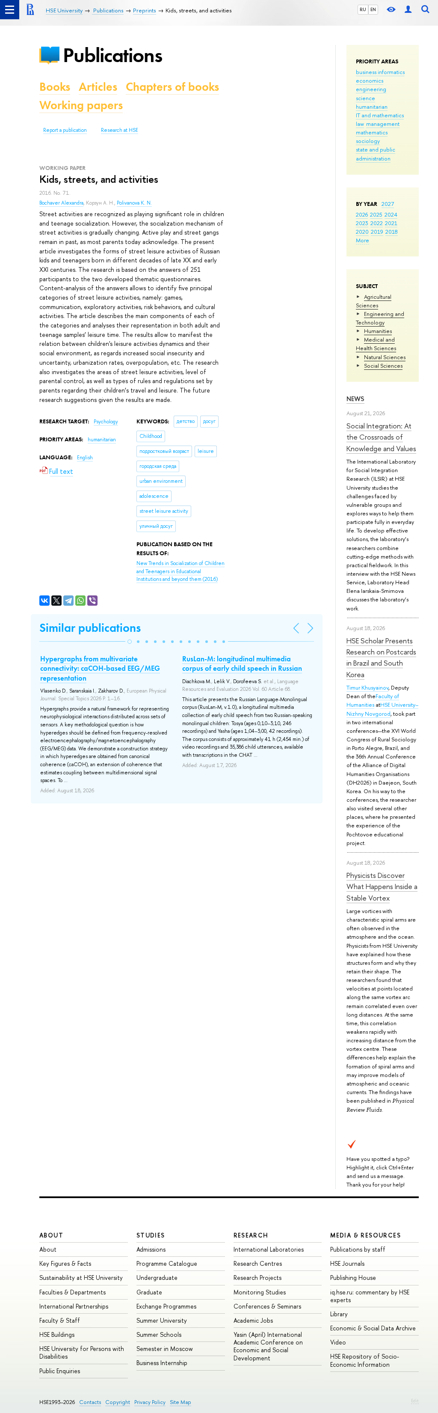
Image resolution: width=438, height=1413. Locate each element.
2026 (362, 214)
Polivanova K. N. (134, 202)
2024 (391, 214)
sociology (368, 141)
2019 (377, 231)
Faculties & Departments (72, 1292)
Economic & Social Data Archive (373, 1328)
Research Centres (258, 1263)
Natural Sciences (384, 357)
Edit (415, 1401)
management (383, 124)
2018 (391, 231)
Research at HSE (119, 130)
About (51, 1235)
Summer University (161, 1320)
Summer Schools (158, 1334)
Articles (98, 86)
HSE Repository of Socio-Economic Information (364, 1360)
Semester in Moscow (164, 1349)
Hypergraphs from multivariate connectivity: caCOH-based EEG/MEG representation (100, 668)
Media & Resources (365, 1235)
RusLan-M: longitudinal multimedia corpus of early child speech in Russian (242, 663)
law (360, 124)
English (85, 457)
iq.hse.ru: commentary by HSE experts (369, 1296)
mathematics (372, 132)
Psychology (106, 421)
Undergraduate (157, 1277)
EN (373, 9)
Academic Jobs (253, 1320)
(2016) (180, 571)
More (362, 240)
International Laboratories (269, 1249)
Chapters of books (172, 86)
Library (339, 1314)
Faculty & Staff (59, 1320)
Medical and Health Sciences (376, 344)
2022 (376, 223)
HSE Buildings (56, 1334)
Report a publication (65, 130)
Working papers (81, 105)
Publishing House (353, 1277)
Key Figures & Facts (65, 1263)
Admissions (151, 1249)
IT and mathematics (380, 115)
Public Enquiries (59, 1371)
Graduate (149, 1292)
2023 (362, 223)
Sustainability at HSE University (81, 1277)
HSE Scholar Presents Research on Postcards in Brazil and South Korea (381, 657)
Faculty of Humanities (372, 700)
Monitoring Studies (260, 1292)
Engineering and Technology (380, 318)
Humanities (378, 331)
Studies (150, 1235)
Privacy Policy (150, 1402)
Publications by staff (357, 1249)
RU (363, 9)
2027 (388, 204)
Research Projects (257, 1277)
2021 (391, 223)
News (355, 398)
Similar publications (90, 627)
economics (369, 80)
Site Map (180, 1402)
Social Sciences (383, 365)
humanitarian (372, 106)
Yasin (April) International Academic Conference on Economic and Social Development (268, 1346)
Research (251, 1235)
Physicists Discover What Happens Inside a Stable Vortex (381, 886)
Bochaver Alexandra (61, 202)
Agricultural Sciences (373, 301)
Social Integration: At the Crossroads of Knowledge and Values (381, 437)
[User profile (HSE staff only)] (408, 9)
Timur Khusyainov (367, 687)
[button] (129, 641)
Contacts (90, 1402)
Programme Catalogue (166, 1263)
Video (338, 1342)
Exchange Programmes (166, 1306)
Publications (112, 55)
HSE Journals (347, 1263)
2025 (376, 214)
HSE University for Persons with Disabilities (81, 1352)
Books (54, 86)
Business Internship (161, 1363)
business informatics (380, 72)
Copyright (117, 1402)
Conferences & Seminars (267, 1306)
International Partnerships (73, 1306)
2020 (362, 231)
